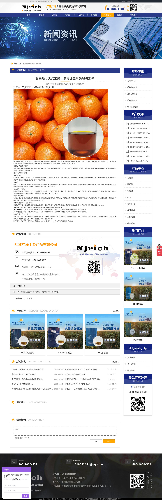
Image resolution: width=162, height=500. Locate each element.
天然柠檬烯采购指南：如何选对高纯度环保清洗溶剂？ (138, 138)
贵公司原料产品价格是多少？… (76, 374)
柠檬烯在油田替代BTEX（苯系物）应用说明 (137, 124)
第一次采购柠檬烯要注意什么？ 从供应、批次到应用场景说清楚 (138, 133)
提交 (108, 441)
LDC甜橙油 (102, 352)
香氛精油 (131, 223)
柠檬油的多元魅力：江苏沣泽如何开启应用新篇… (83, 379)
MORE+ (116, 311)
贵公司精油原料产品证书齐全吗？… (25, 374)
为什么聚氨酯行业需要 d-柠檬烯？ (137, 151)
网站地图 (123, 1)
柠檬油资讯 (132, 100)
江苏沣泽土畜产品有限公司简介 (138, 128)
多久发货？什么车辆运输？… (22, 384)
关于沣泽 (120, 15)
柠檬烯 (41, 15)
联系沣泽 (133, 15)
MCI (129, 197)
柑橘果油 (131, 203)
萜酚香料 (131, 216)
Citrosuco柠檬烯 (138, 268)
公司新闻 (131, 80)
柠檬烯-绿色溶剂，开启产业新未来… (78, 384)
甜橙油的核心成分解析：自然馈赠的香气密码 (40, 292)
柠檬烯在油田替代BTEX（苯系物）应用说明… (82, 369)
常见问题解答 (133, 106)
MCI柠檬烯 (138, 339)
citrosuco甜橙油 (65, 352)
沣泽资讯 (107, 15)
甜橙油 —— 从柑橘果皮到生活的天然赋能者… (82, 389)
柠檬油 (67, 15)
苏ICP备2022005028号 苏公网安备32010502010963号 (102, 499)
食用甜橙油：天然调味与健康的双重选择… (27, 379)
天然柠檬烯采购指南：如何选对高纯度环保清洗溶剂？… (32, 389)
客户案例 (94, 15)
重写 (96, 441)
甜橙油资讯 (38, 63)
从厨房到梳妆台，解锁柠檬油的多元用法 (138, 161)
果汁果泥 (131, 210)
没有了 (22, 285)
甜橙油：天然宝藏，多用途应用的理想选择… (28, 369)
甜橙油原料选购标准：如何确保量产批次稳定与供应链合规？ (138, 142)
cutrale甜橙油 (27, 352)
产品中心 (81, 15)
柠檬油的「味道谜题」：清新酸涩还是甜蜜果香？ (138, 156)
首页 (28, 15)
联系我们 (129, 1)
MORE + (115, 362)
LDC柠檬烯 (138, 304)
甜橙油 (54, 15)
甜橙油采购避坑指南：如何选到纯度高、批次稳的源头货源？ (138, 147)
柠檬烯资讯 (132, 87)
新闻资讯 (30, 63)
